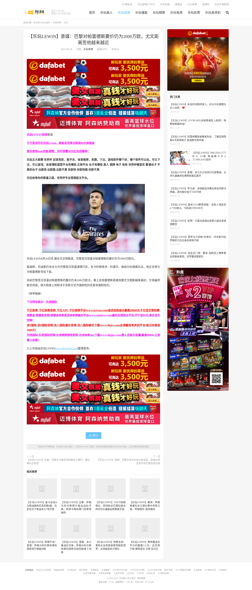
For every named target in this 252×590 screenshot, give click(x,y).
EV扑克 (140, 573)
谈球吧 (205, 4)
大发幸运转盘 (104, 573)
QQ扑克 (130, 573)
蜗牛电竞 (168, 570)
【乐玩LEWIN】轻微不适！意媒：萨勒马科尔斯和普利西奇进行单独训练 (42, 545)
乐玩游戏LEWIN (146, 4)
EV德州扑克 (210, 570)
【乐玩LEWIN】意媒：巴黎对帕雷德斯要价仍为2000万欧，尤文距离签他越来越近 (112, 447)
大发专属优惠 (89, 573)
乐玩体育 (124, 12)
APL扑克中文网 (154, 570)
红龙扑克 (151, 573)
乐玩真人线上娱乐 (35, 12)
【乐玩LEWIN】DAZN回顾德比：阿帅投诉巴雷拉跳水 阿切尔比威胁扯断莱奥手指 (110, 505)
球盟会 (178, 4)
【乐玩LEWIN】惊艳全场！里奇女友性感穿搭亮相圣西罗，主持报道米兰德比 (110, 545)
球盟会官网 (59, 570)
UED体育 (192, 4)
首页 (92, 12)
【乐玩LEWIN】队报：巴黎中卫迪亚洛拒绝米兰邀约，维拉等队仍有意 (58, 462)
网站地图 (141, 578)
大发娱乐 (223, 570)
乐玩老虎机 (213, 12)
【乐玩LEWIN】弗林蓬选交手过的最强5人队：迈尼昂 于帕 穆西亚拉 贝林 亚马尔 (145, 545)
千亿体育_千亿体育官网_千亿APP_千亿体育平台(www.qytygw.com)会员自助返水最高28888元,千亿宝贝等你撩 (93, 310)
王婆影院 (94, 570)
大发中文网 (119, 573)
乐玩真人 (106, 12)
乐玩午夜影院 (221, 4)
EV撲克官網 (163, 573)
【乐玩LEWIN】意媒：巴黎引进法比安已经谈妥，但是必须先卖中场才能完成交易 (128, 462)
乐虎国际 (51, 301)
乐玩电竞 (176, 12)
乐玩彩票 (194, 12)
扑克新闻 (198, 570)
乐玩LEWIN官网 (43, 570)
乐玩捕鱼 (141, 12)
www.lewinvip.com (66, 348)
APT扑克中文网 (137, 570)
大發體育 (105, 570)
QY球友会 (127, 4)
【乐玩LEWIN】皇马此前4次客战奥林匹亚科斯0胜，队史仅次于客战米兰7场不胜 (42, 505)
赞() (95, 435)
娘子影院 (83, 570)
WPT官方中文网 (120, 570)
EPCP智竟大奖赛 (183, 570)
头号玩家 (165, 4)
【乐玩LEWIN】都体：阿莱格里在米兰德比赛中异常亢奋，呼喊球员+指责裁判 (145, 505)
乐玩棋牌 (159, 12)
